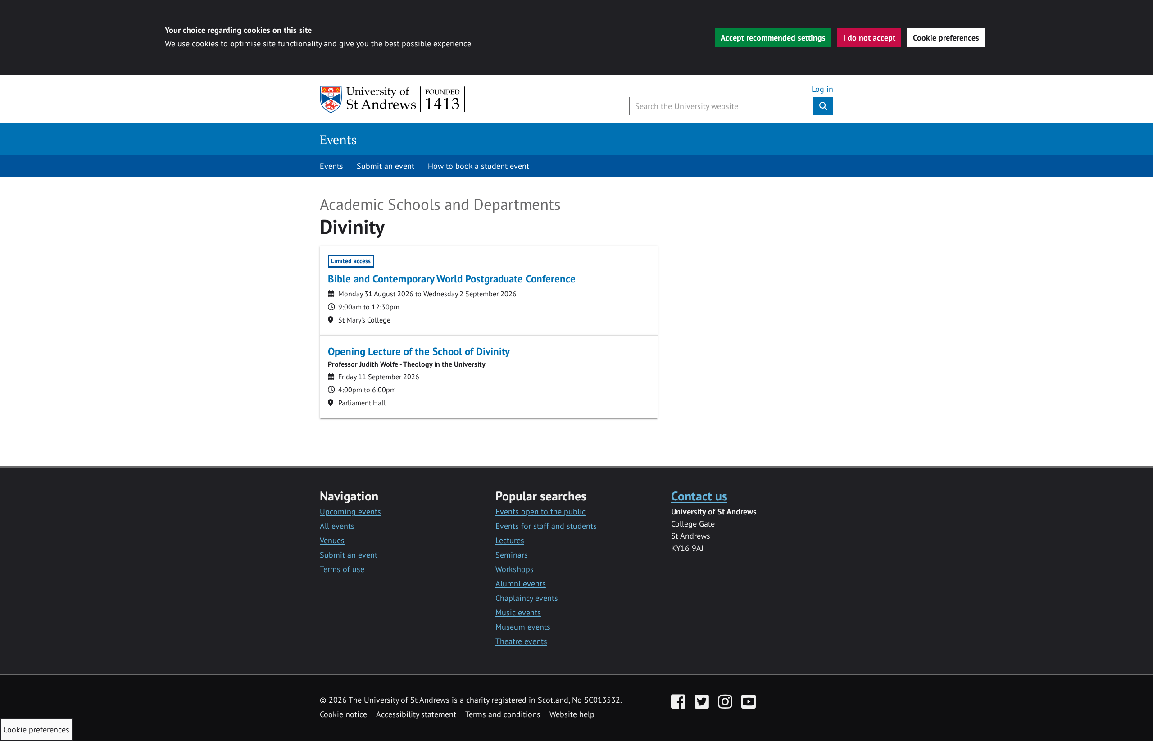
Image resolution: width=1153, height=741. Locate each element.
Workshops (514, 569)
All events (337, 526)
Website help (572, 714)
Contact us (699, 495)
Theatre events (521, 641)
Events (338, 139)
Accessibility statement (416, 714)
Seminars (511, 555)
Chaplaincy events (526, 598)
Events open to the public (540, 511)
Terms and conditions (502, 714)
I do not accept (869, 37)
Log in (822, 89)
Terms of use (342, 569)
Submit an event (385, 166)
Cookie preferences (946, 37)
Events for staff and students (546, 526)
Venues (332, 540)
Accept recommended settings (773, 37)
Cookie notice (343, 714)
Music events (518, 612)
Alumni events (520, 583)
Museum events (522, 627)
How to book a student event (478, 166)
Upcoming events (350, 511)
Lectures (509, 540)
